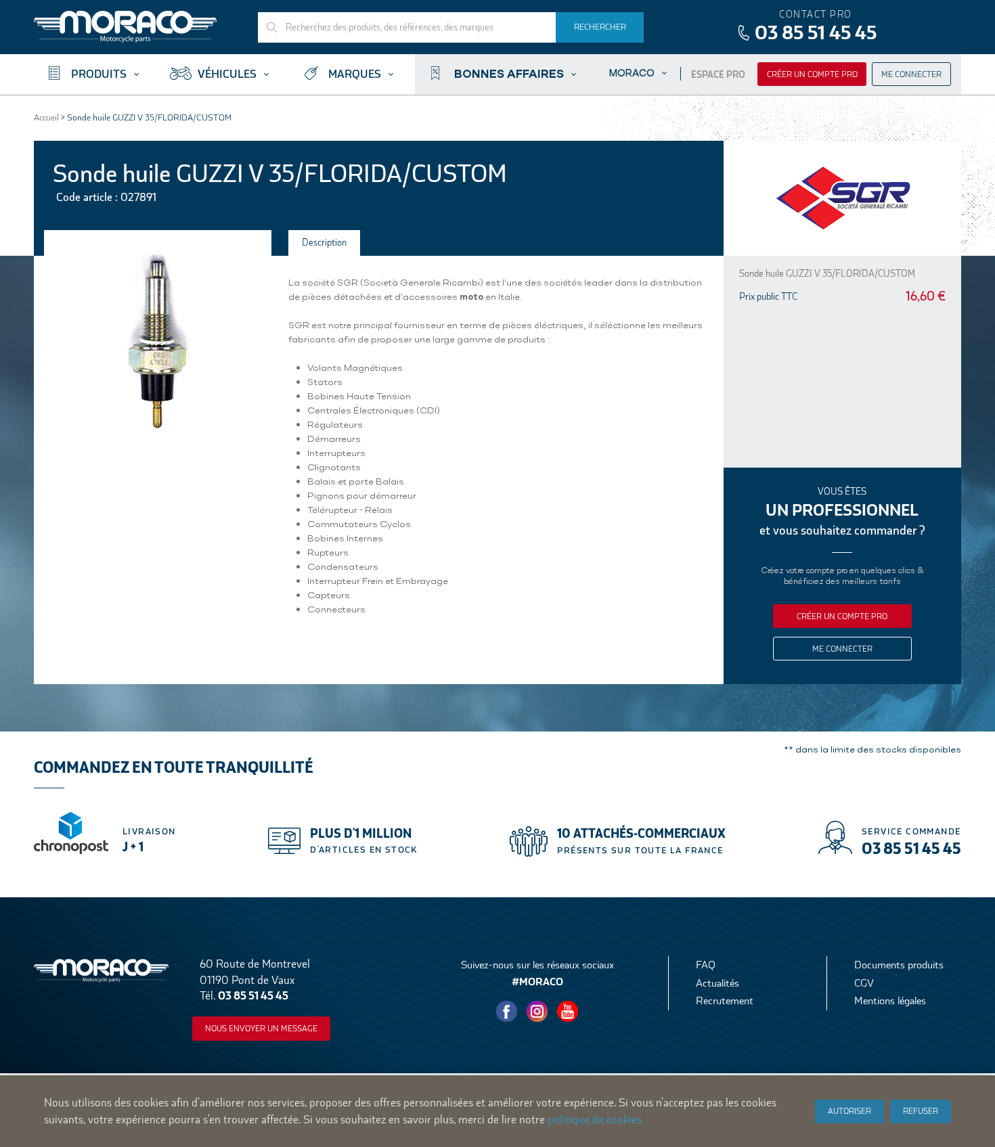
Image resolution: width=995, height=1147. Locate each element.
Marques (354, 74)
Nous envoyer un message (261, 1028)
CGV (864, 982)
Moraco (632, 72)
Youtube (568, 1011)
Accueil (46, 117)
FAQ (705, 964)
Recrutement (724, 1000)
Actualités (717, 982)
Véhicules (227, 74)
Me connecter (911, 74)
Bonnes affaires (509, 73)
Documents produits (899, 964)
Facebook (507, 1011)
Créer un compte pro (812, 74)
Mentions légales (890, 1000)
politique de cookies (595, 1119)
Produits (99, 74)
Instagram (537, 1011)
